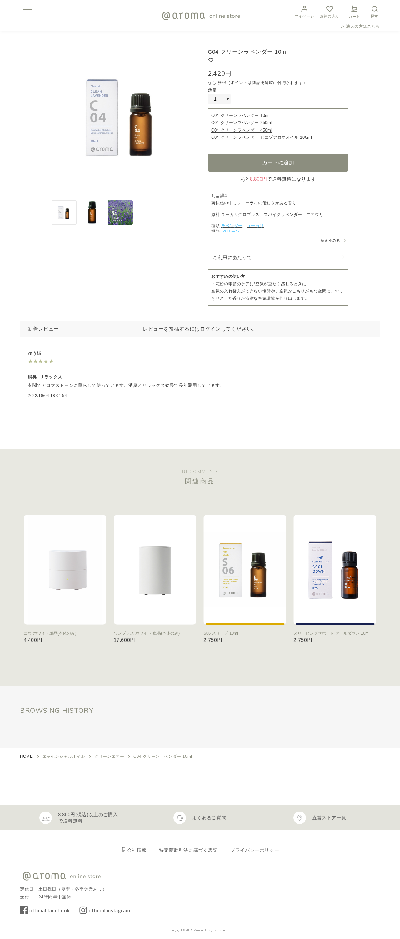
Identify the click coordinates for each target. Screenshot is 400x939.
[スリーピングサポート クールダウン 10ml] (334, 570)
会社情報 (137, 850)
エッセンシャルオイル (63, 756)
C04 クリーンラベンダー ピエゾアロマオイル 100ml (261, 137)
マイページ (304, 16)
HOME (26, 756)
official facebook (49, 910)
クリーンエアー (109, 756)
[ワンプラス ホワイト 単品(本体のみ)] (155, 570)
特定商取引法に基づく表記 (188, 850)
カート (354, 16)
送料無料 (282, 179)
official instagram (109, 910)
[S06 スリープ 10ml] (244, 570)
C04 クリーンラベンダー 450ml (241, 130)
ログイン (210, 329)
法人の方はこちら (363, 26)
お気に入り (330, 16)
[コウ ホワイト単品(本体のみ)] (65, 570)
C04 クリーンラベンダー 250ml (241, 122)
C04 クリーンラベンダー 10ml (240, 115)
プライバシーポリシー (254, 850)
